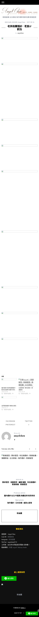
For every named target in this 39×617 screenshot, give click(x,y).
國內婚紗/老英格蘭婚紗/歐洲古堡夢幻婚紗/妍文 (9, 389)
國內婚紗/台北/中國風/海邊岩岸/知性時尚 (19, 494)
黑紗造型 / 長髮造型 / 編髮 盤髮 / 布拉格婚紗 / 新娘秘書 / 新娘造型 (19, 483)
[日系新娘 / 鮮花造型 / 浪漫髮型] (26, 382)
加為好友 (11, 537)
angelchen (21, 33)
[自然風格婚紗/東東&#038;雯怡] (9, 400)
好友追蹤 (12, 539)
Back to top (18, 613)
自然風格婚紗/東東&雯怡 (9, 406)
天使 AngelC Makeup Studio (18, 547)
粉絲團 (19, 513)
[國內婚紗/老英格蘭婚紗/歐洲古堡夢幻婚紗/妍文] (9, 382)
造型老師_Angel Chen (18, 22)
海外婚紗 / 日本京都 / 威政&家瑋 (19, 501)
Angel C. (23, 608)
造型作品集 (8, 22)
